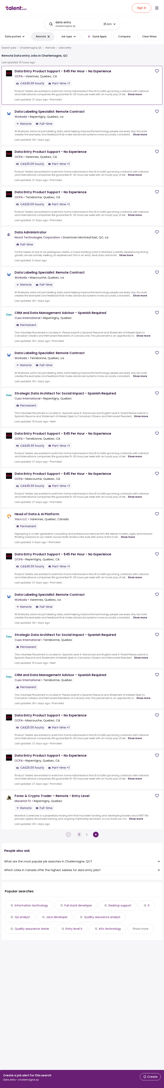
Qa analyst (22, 917)
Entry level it (74, 929)
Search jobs (9, 48)
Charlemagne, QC (31, 48)
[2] (96, 834)
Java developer (57, 917)
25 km (107, 24)
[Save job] (157, 71)
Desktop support (119, 905)
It (149, 905)
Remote (50, 48)
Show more (135, 94)
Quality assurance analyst (102, 917)
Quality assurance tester (32, 929)
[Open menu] (156, 8)
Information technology (31, 905)
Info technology (110, 929)
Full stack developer (78, 905)
